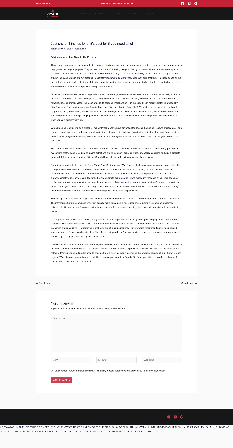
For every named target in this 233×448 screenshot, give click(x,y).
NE (28, 431)
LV (213, 427)
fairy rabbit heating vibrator (139, 169)
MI (13, 431)
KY (202, 427)
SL (90, 431)
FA (40, 431)
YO (155, 431)
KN (183, 427)
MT (9, 431)
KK (187, 427)
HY (16, 427)
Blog (69, 48)
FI (103, 427)
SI (84, 431)
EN (89, 427)
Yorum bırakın (58, 48)
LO (206, 427)
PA (50, 431)
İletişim (149, 13)
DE (120, 427)
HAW (140, 427)
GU (127, 427)
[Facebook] (182, 3)
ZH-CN (57, 427)
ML (5, 431)
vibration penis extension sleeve (116, 223)
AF (1, 427)
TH (123, 431)
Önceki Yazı (43, 283)
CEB (46, 427)
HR (74, 427)
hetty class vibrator (167, 219)
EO (93, 427)
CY (145, 431)
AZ (20, 427)
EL (124, 427)
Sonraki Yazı (189, 283)
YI (152, 431)
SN (76, 431)
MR (16, 431)
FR (106, 427)
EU (23, 427)
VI (142, 431)
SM (61, 431)
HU (157, 427)
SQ (5, 427)
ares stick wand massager (132, 178)
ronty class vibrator (60, 182)
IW (144, 427)
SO (94, 431)
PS (36, 431)
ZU (159, 431)
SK (87, 431)
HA (135, 427)
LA (209, 427)
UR (135, 431)
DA (82, 427)
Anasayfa (85, 13)
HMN (152, 427)
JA (176, 427)
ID (166, 427)
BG (38, 427)
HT (131, 427)
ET (97, 427)
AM (9, 427)
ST (73, 431)
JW (179, 427)
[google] (195, 3)
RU (57, 431)
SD (80, 431)
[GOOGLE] (181, 417)
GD (65, 431)
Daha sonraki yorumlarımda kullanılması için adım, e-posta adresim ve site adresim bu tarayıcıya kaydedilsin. (110, 370)
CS (78, 427)
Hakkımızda (101, 13)
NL (86, 427)
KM (191, 427)
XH (149, 431)
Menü (118, 13)
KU (199, 427)
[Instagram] (189, 3)
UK (131, 431)
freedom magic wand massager (121, 78)
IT (173, 427)
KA (117, 427)
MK (223, 427)
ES (98, 431)
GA (169, 427)
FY (110, 427)
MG (227, 427)
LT (216, 427)
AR (12, 427)
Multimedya (132, 13)
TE (120, 431)
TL (100, 427)
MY (25, 431)
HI (148, 427)
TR (127, 431)
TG (113, 431)
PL (43, 431)
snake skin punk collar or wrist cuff (124, 153)
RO (53, 431)
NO (32, 431)
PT (46, 431)
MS (1, 431)
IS (160, 427)
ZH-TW (64, 427)
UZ (138, 431)
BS (34, 427)
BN (31, 427)
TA (117, 431)
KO (195, 427)
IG (163, 427)
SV (109, 431)
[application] (108, 13)
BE (27, 427)
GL (113, 427)
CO (71, 427)
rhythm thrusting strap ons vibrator (123, 82)
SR (69, 431)
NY (51, 427)
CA (42, 427)
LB (219, 427)
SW (106, 431)
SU (101, 431)
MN (21, 431)
